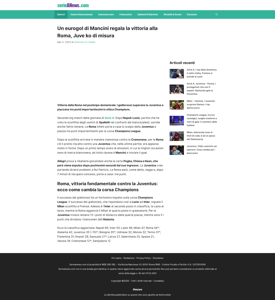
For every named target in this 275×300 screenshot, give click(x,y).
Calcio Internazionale (81, 14)
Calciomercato (106, 14)
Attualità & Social (172, 14)
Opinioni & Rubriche (148, 14)
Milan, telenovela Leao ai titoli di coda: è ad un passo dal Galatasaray (201, 136)
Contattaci (159, 280)
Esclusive (192, 14)
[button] (217, 14)
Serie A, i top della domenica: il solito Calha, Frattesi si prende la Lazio (202, 73)
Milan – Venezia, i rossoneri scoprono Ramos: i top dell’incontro (201, 104)
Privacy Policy (143, 258)
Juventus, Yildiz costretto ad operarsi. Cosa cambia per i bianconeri (202, 149)
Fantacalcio (125, 14)
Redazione (129, 258)
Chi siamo (116, 258)
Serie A (61, 14)
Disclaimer (158, 258)
